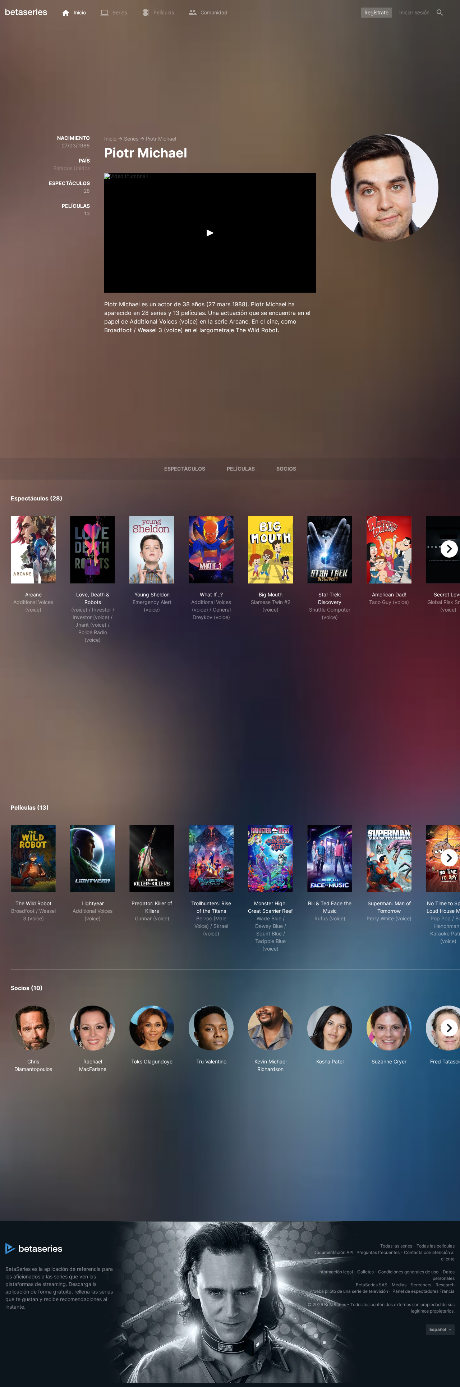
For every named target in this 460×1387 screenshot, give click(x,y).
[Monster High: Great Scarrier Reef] (270, 858)
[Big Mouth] (270, 549)
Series (131, 139)
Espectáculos (184, 469)
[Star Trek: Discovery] (329, 549)
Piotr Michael (161, 139)
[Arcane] (33, 549)
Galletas (365, 1271)
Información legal (335, 1271)
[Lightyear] (92, 858)
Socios (286, 469)
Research (445, 1284)
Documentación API (333, 1252)
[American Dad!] (389, 549)
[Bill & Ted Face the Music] (329, 858)
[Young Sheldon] (151, 549)
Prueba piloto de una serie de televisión (348, 1291)
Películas (241, 469)
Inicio (110, 139)
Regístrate (376, 12)
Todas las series (396, 1246)
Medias (399, 1284)
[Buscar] (440, 13)
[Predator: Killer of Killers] (151, 858)
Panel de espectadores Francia (423, 1291)
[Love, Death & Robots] (92, 549)
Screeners (421, 1284)
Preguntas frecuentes (378, 1252)
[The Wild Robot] (33, 858)
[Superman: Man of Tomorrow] (389, 858)
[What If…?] (211, 549)
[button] (33, 1039)
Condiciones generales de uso (408, 1271)
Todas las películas (436, 1246)
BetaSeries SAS (371, 1284)
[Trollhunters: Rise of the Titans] (211, 858)
